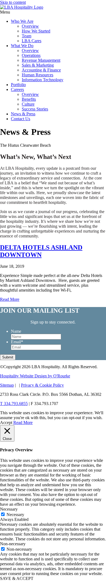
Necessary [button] (9, 509)
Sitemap (7, 385)
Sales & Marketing (38, 65)
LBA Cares (31, 40)
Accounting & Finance (41, 70)
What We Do (22, 45)
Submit (7, 357)
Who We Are (22, 21)
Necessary (15, 514)
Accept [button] (6, 422)
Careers (17, 89)
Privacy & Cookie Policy (42, 385)
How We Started (36, 31)
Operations (31, 55)
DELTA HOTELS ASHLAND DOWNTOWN (41, 251)
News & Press (23, 114)
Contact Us (20, 118)
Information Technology (42, 79)
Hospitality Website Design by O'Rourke (35, 376)
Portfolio (18, 84)
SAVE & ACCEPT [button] (16, 578)
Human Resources (37, 75)
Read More (9, 299)
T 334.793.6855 (14, 403)
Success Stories (35, 109)
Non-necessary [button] (13, 543)
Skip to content (13, 2)
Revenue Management (41, 60)
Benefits (29, 99)
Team (26, 36)
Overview (30, 26)
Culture (28, 104)
